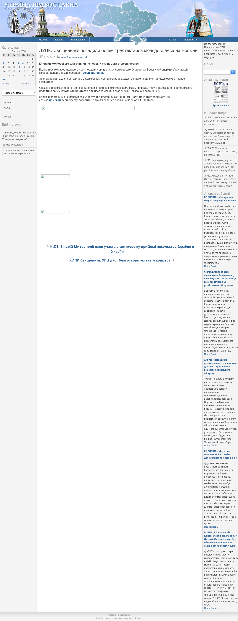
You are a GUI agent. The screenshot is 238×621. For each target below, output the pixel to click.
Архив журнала (221, 105)
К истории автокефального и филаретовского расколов (18, 151)
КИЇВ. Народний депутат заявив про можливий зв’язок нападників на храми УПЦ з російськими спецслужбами (220, 165)
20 (23, 71)
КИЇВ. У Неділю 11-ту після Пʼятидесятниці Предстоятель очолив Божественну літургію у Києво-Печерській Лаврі (220, 180)
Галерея (7, 116)
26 (18, 75)
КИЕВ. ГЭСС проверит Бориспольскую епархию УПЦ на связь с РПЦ (220, 151)
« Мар (6, 83)
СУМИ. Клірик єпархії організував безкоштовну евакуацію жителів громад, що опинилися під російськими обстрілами (220, 278)
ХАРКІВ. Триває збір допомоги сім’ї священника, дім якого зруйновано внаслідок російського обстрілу (220, 366)
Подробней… (211, 266)
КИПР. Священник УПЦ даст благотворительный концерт (119, 260)
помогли (55, 100)
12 (18, 67)
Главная (59, 39)
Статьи (7, 108)
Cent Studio (137, 618)
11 (14, 67)
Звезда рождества (13, 144)
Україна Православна (41, 4)
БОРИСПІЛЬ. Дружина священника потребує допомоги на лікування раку (220, 454)
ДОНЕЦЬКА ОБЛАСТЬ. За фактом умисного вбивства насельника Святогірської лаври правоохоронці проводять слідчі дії (219, 136)
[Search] (233, 72)
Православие (78, 39)
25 (14, 75)
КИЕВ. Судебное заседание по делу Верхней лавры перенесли (221, 121)
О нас (172, 39)
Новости (43, 39)
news (63, 57)
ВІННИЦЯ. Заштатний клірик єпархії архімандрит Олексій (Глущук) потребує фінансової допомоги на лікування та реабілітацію (220, 539)
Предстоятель (191, 39)
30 (4, 79)
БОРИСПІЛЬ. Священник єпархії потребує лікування (220, 199)
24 (9, 75)
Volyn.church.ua (93, 72)
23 (4, 75)
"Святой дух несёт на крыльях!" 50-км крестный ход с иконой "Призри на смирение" (19, 136)
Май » (25, 83)
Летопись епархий (77, 57)
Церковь (7, 102)
